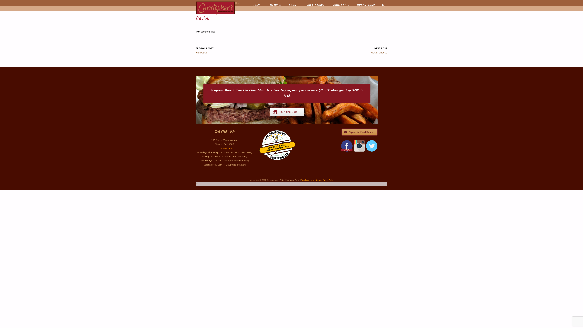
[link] (383, 5)
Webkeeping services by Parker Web (317, 180)
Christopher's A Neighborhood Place (277, 148)
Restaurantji (279, 154)
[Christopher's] (215, 8)
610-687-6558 (224, 148)
